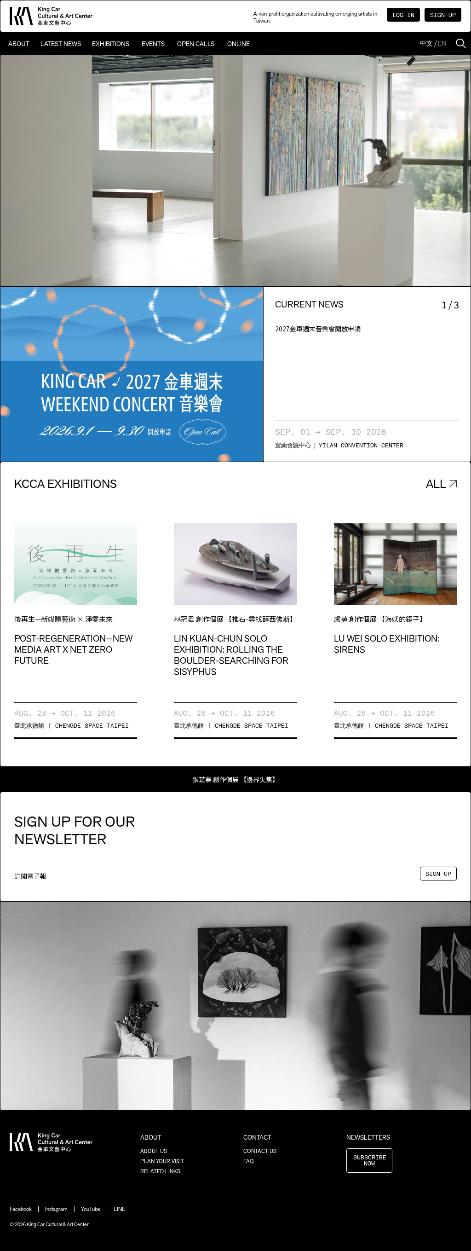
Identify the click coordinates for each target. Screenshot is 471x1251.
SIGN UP (443, 15)
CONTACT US (259, 1151)
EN (442, 43)
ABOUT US (153, 1151)
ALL (436, 483)
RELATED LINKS (160, 1171)
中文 (426, 43)
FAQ (248, 1161)
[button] (66, 374)
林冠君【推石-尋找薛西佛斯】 (235, 779)
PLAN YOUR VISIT (162, 1161)
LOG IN (403, 15)
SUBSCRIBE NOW (369, 1161)
